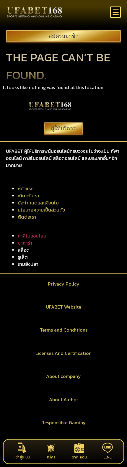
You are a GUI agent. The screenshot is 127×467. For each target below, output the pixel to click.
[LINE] (107, 448)
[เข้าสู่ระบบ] (22, 448)
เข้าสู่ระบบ (22, 457)
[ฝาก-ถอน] (79, 448)
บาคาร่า (25, 242)
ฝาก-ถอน (79, 457)
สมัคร (51, 457)
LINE (108, 457)
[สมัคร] (50, 448)
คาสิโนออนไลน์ (32, 235)
